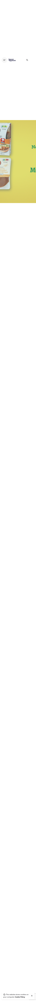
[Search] (27, 60)
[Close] (32, 996)
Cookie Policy (20, 997)
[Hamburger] (4, 60)
